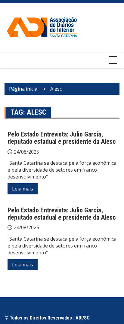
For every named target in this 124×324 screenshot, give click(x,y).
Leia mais (22, 188)
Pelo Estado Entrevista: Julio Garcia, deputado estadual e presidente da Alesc (62, 137)
